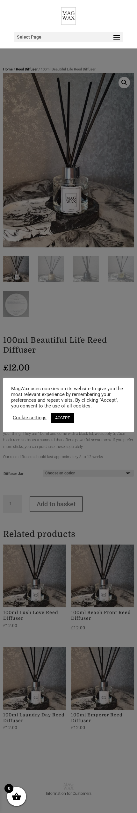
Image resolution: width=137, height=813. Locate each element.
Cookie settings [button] (30, 418)
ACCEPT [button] (62, 417)
